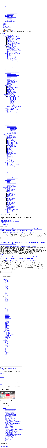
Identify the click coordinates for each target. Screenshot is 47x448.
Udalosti (16, 365)
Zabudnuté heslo (15, 368)
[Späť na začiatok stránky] (0, 0)
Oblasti (1, 365)
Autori (3, 214)
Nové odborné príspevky (25, 232)
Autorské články (6, 224)
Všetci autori (3, 222)
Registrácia (10, 368)
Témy (4, 365)
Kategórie (12, 365)
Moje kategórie (3, 369)
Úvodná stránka (33, 232)
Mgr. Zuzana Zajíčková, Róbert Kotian (12, 232)
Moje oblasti (2, 373)
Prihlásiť (2, 368)
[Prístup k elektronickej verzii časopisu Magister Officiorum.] (3, 33)
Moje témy (2, 377)
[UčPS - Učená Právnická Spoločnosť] (1, 33)
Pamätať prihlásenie (28, 367)
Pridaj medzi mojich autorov (9, 221)
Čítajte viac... (2, 239)
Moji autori (2, 380)
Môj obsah (2, 384)
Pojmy (7, 365)
